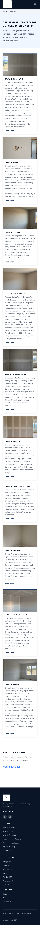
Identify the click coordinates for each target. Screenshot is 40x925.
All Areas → (7, 885)
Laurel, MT (7, 865)
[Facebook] (5, 817)
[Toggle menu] (35, 4)
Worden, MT (7, 877)
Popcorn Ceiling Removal (12, 839)
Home (5, 11)
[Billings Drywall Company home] (7, 4)
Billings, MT (7, 862)
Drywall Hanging (9, 847)
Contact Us (7, 902)
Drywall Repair (8, 831)
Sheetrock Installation (11, 843)
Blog (4, 898)
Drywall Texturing (9, 835)
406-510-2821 (12, 766)
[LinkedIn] (10, 817)
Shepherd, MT (8, 869)
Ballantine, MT (8, 881)
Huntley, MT (7, 873)
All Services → (8, 851)
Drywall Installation (9, 827)
